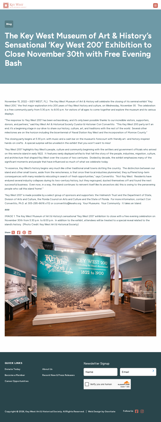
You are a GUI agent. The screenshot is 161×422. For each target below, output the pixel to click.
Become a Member (15, 375)
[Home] (22, 4)
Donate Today (12, 369)
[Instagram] (142, 411)
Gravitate (110, 411)
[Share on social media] (13, 232)
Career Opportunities (16, 381)
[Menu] (155, 5)
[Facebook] (137, 411)
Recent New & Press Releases (58, 375)
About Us (47, 369)
